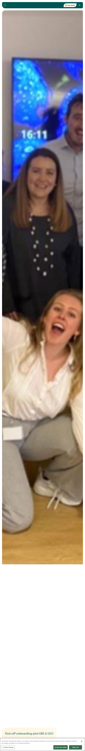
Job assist (71, 5)
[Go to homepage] (5, 5)
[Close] (81, 741)
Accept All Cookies (61, 747)
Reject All (75, 747)
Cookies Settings (8, 747)
